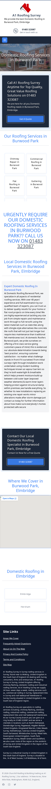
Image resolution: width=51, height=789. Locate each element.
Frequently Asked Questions (17, 643)
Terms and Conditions (14, 659)
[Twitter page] (15, 784)
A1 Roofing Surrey (26, 15)
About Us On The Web (14, 648)
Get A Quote (25, 119)
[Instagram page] (9, 784)
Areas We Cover (11, 638)
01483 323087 (30, 243)
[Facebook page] (3, 784)
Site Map (7, 664)
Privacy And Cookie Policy (15, 654)
